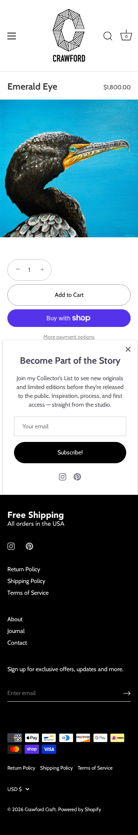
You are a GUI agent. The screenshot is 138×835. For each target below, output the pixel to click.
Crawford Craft (40, 809)
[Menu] (12, 36)
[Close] (128, 349)
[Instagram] (62, 476)
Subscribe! (70, 452)
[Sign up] (127, 693)
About (14, 619)
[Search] (108, 37)
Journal (16, 630)
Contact (17, 642)
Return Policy (23, 569)
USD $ (14, 789)
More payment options (69, 337)
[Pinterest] (77, 476)
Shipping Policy (26, 580)
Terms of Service (28, 592)
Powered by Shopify (79, 809)
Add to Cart (69, 294)
